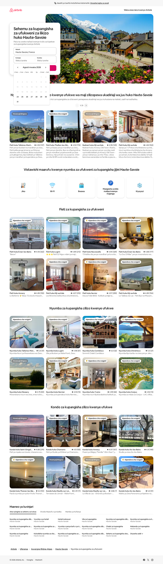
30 (46, 97)
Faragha (30, 560)
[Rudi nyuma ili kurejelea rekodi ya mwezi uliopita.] (18, 67)
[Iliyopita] (77, 105)
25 (22, 97)
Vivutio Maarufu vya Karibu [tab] (51, 512)
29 (41, 97)
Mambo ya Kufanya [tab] (73, 512)
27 (32, 97)
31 (17, 102)
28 (36, 97)
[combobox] (35, 52)
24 (18, 97)
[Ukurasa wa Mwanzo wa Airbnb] (16, 10)
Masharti (38, 560)
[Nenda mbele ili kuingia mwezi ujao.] (45, 67)
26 (27, 97)
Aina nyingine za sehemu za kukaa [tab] (23, 512)
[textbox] (24, 60)
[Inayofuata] (86, 105)
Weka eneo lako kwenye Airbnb (138, 10)
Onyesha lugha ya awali (99, 3)
